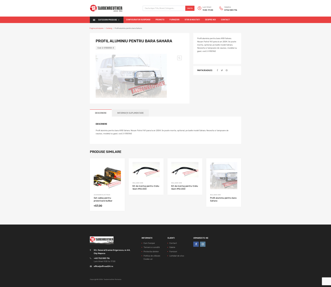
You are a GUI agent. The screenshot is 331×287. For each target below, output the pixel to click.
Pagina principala (96, 28)
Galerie (172, 247)
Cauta (190, 8)
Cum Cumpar (149, 243)
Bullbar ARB (138, 183)
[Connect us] (196, 244)
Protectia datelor (151, 251)
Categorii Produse (107, 20)
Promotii (160, 20)
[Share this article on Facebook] (217, 70)
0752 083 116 (230, 10)
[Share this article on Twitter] (221, 70)
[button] (179, 58)
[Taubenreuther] (106, 13)
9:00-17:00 (208, 10)
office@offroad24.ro (103, 266)
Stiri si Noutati (192, 20)
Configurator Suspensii (138, 20)
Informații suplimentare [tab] (130, 113)
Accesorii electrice (102, 195)
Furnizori (174, 20)
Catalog (109, 28)
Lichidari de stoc (176, 256)
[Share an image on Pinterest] (226, 70)
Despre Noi (210, 20)
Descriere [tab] (101, 113)
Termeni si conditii (152, 247)
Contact (225, 20)
